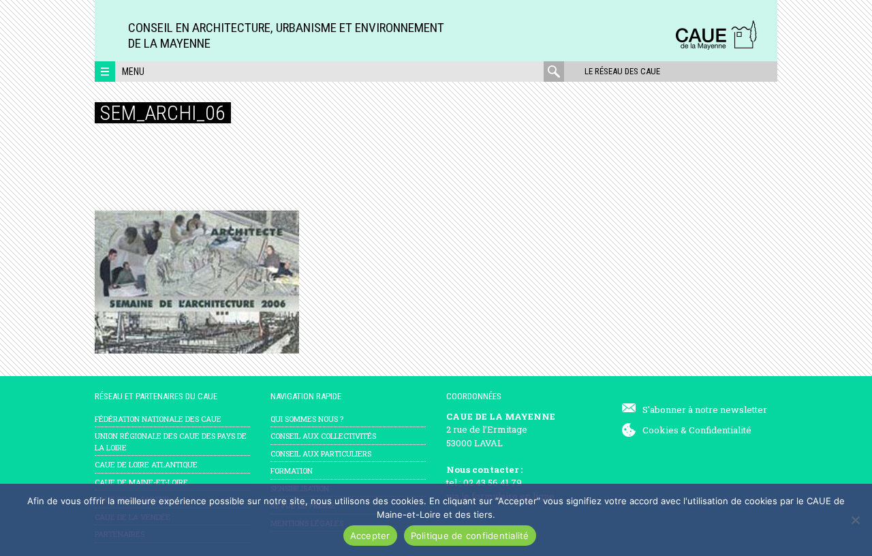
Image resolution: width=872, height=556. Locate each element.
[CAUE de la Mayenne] (716, 47)
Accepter (370, 535)
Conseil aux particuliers (320, 453)
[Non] (855, 520)
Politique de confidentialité (470, 535)
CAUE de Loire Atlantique (146, 464)
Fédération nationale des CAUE (158, 419)
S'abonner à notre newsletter (704, 409)
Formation (291, 470)
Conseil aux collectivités (323, 436)
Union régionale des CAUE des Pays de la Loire (171, 441)
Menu (133, 71)
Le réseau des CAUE (622, 71)
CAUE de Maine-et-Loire (141, 482)
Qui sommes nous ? (306, 419)
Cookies (660, 430)
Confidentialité (720, 430)
